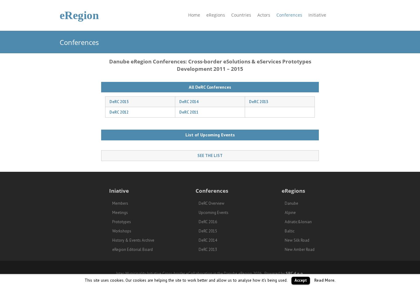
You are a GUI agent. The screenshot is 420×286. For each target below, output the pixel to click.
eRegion (79, 15)
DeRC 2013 (258, 101)
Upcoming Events (213, 212)
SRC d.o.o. (295, 273)
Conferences (289, 15)
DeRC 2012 (119, 112)
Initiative (317, 15)
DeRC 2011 (188, 112)
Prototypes (121, 221)
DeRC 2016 (208, 221)
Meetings (120, 212)
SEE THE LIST (210, 155)
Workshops (121, 231)
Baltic (290, 231)
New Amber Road (300, 249)
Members (120, 203)
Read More (324, 280)
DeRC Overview (211, 203)
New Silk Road (297, 240)
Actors (263, 15)
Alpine (290, 212)
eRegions (215, 15)
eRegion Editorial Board (132, 249)
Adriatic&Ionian (298, 221)
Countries (241, 15)
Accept (301, 280)
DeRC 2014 (188, 101)
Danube (291, 203)
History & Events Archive (133, 240)
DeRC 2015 (119, 101)
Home (194, 15)
